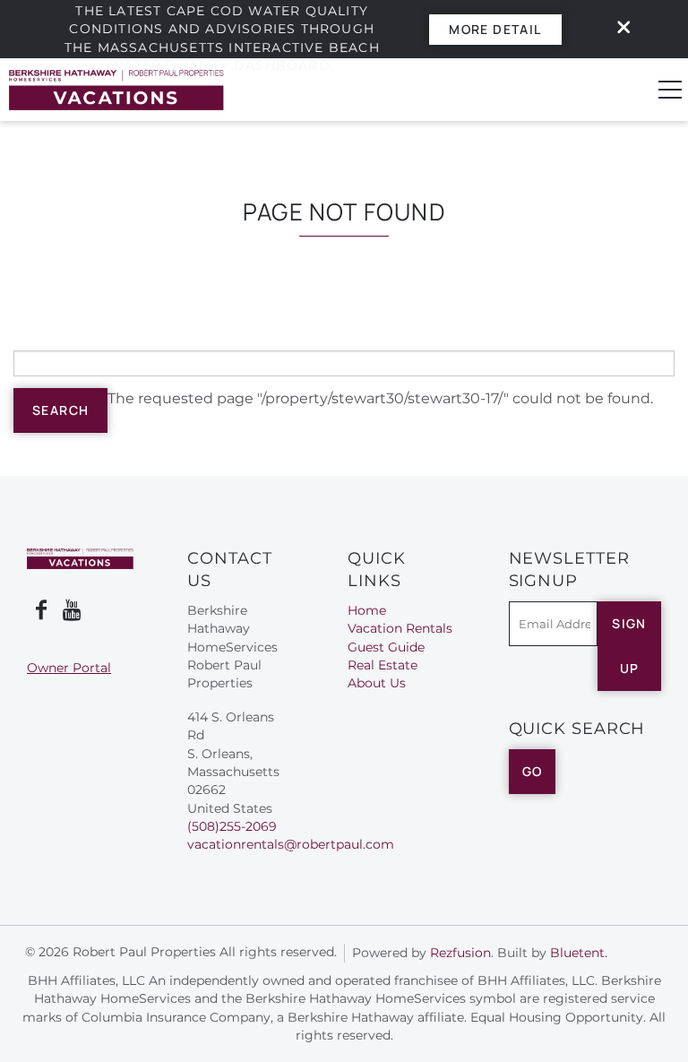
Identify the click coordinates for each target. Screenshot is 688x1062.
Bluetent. (578, 953)
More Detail (495, 29)
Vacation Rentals (400, 628)
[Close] (617, 29)
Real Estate (382, 665)
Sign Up (629, 646)
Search (60, 410)
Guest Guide (386, 647)
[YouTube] (73, 610)
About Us (377, 683)
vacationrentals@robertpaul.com (290, 844)
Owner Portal (69, 668)
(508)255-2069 (232, 826)
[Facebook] (41, 610)
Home (367, 610)
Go (532, 771)
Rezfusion (460, 953)
